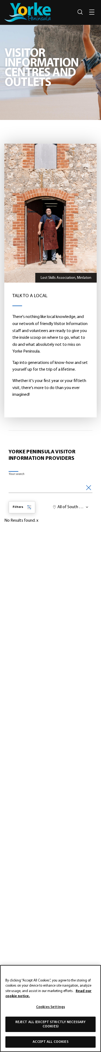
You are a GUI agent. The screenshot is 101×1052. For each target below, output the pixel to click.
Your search (17, 474)
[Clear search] (88, 487)
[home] (27, 12)
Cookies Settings (50, 1007)
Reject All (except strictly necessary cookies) (50, 1024)
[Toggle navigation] (92, 12)
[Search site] (80, 12)
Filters (18, 507)
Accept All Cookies (50, 1042)
